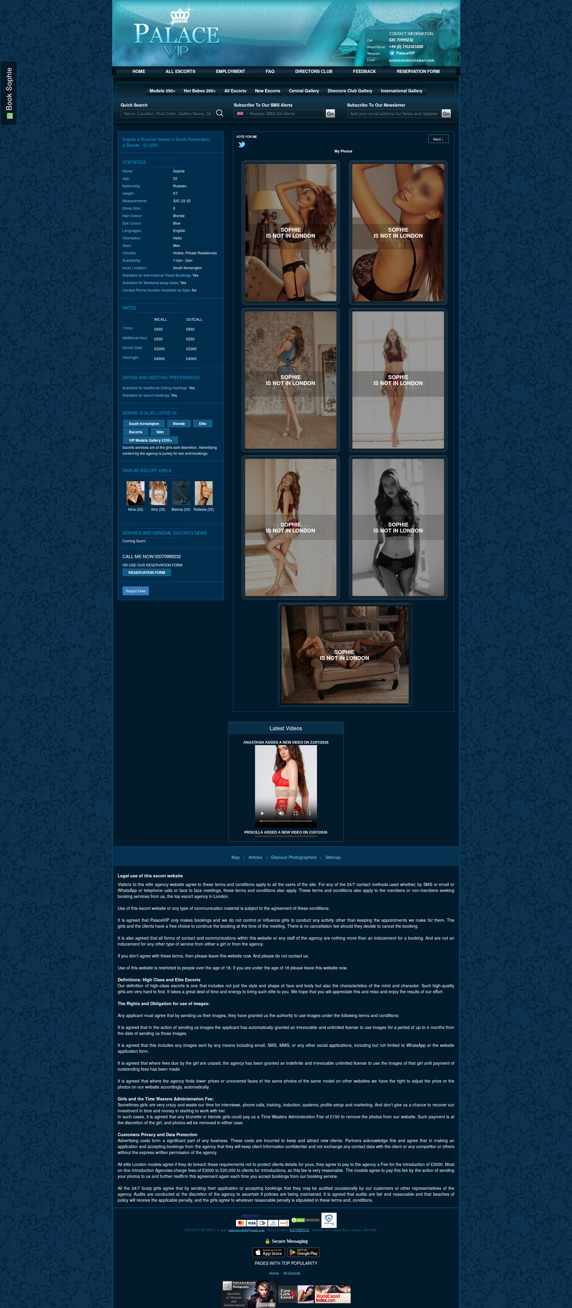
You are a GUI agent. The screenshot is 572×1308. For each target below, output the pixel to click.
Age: (126, 178)
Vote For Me (246, 137)
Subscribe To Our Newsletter (376, 105)
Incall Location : (135, 267)
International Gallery (401, 91)
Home (274, 1273)
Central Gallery (304, 91)
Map (235, 857)
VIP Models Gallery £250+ (150, 440)
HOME (139, 71)
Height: (128, 193)
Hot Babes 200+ (200, 91)
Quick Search (134, 105)
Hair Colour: (132, 215)
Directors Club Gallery (350, 91)
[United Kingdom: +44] (240, 113)
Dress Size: (131, 208)
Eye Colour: (132, 222)
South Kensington (144, 423)
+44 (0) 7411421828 (406, 46)
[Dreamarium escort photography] (249, 1293)
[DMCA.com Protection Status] (306, 1220)
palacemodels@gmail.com (411, 59)
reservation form (146, 572)
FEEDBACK (364, 71)
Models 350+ (162, 91)
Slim (160, 432)
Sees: (127, 245)
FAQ (270, 71)
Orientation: (131, 237)
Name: (127, 170)
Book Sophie (8, 90)
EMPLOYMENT (230, 71)
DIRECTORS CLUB (313, 71)
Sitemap (333, 857)
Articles (255, 857)
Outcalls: (129, 252)
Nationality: (131, 185)
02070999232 (299, 1230)
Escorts (135, 432)
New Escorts (267, 91)
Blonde (179, 423)
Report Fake (136, 590)
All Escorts (235, 91)
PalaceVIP (405, 53)
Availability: (131, 260)
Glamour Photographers (294, 857)
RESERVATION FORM (418, 71)
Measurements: (134, 200)
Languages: (132, 230)
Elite (202, 423)
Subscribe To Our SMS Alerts (263, 105)
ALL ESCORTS (180, 71)
